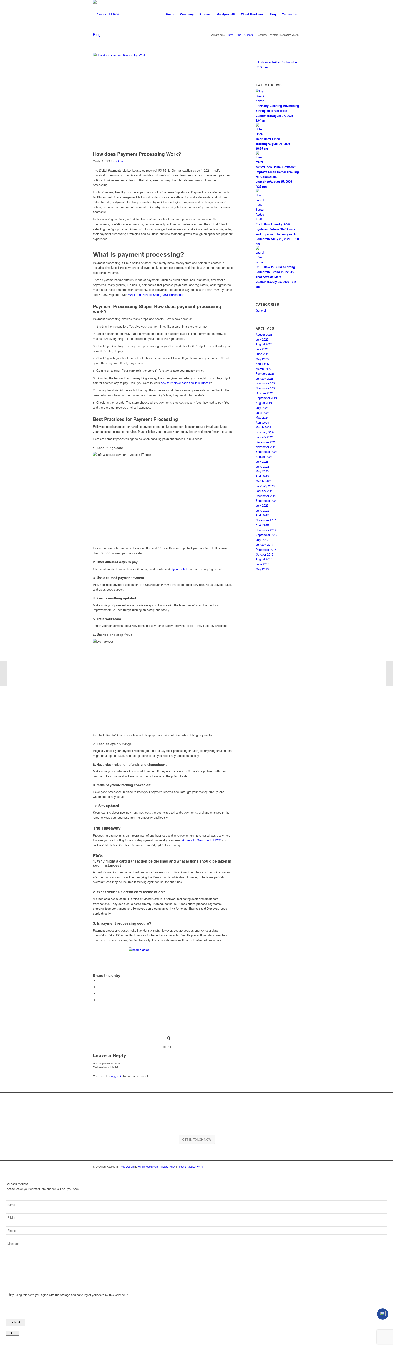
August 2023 (264, 456)
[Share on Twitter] (99, 987)
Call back (382, 1314)
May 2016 (262, 569)
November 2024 (266, 388)
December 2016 (266, 549)
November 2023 (266, 447)
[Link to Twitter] (296, 1166)
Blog (97, 34)
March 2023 (263, 481)
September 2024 (266, 398)
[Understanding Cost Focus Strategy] (389, 673)
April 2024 (262, 422)
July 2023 (262, 461)
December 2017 (266, 530)
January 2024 (264, 437)
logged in (116, 1076)
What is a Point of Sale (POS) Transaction (156, 294)
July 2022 (262, 505)
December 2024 (266, 383)
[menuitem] (170, 14)
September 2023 (266, 451)
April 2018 (262, 525)
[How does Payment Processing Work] (163, 101)
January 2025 (264, 378)
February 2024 (265, 432)
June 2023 (262, 466)
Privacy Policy (168, 1166)
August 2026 (264, 334)
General (261, 310)
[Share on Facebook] (99, 980)
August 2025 (264, 344)
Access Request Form (190, 1166)
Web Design (127, 1166)
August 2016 (264, 559)
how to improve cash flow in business (185, 383)
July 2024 (262, 407)
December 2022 (266, 496)
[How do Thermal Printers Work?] (3, 673)
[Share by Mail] (99, 1000)
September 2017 (266, 535)
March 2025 (263, 368)
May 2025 (262, 359)
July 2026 (262, 339)
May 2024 (262, 417)
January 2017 (264, 544)
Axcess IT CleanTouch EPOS (201, 840)
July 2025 (262, 349)
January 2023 (264, 491)
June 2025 (262, 354)
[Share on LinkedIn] (99, 993)
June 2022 (262, 510)
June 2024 (262, 412)
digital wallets (180, 569)
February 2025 (265, 373)
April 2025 (262, 363)
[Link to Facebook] (289, 1166)
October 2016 (264, 554)
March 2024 (263, 427)
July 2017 (262, 540)
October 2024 (264, 393)
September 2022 (266, 500)
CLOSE (13, 1333)
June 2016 (262, 564)
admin (119, 161)
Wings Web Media (148, 1166)
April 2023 (262, 476)
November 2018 (266, 520)
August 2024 (264, 403)
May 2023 (262, 471)
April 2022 (262, 515)
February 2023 (265, 486)
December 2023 (266, 442)
